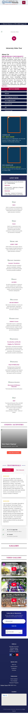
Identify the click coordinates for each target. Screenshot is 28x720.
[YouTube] (17, 655)
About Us (14, 664)
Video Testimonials (20, 470)
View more (7, 181)
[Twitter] (14, 655)
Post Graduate (14, 680)
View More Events (14, 452)
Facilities (14, 670)
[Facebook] (10, 655)
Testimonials (8, 470)
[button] (6, 449)
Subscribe (14, 626)
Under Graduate (14, 678)
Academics (14, 668)
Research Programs (14, 682)
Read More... (5, 86)
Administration (14, 666)
